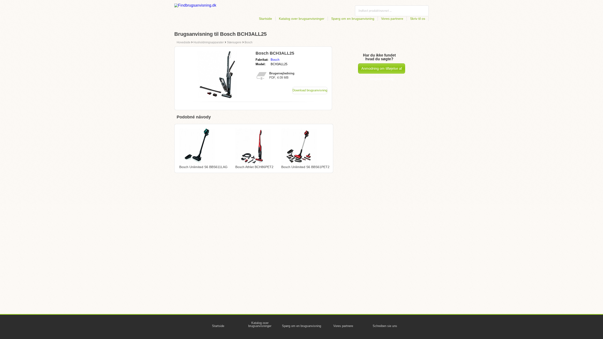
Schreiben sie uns (385, 326)
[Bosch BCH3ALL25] (217, 97)
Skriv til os (417, 18)
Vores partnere (392, 18)
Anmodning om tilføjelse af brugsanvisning (381, 70)
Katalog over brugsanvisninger (301, 18)
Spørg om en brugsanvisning (352, 18)
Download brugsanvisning (310, 90)
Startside (265, 18)
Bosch (275, 59)
